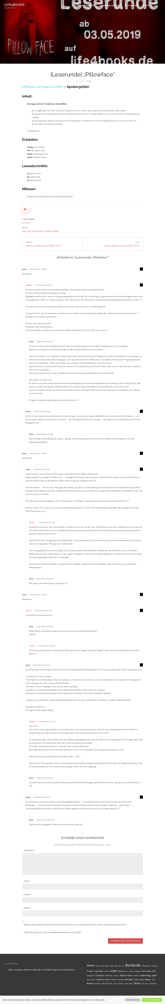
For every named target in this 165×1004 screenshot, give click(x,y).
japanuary (100, 979)
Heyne (123, 975)
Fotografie (133, 5)
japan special (91, 979)
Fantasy (137, 971)
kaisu (89, 81)
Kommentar (29, 850)
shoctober (120, 983)
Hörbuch (136, 976)
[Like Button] (25, 209)
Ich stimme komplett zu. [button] (152, 1000)
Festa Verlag (32, 231)
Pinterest (28, 970)
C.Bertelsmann (145, 966)
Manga (148, 979)
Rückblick (98, 983)
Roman (90, 983)
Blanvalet (118, 966)
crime (24, 231)
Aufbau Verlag (100, 966)
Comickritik (98, 971)
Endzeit (131, 971)
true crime (145, 983)
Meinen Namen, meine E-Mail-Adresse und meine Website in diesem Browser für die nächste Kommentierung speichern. (75, 925)
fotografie (90, 975)
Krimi (113, 979)
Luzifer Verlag (139, 979)
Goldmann (99, 975)
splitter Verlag (128, 983)
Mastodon (37, 970)
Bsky (11, 970)
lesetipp (129, 979)
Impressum (57, 970)
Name (27, 881)
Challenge (154, 966)
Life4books (14, 4)
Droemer (121, 971)
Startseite (77, 5)
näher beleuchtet (111, 5)
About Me (148, 5)
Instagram (18, 970)
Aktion (91, 965)
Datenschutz (68, 970)
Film (154, 971)
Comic (90, 971)
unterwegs (153, 983)
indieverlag (145, 975)
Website (27, 908)
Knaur (107, 979)
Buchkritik (132, 965)
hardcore (116, 976)
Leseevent (26, 223)
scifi (114, 983)
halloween (108, 976)
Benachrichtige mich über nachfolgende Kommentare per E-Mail (53, 932)
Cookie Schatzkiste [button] (132, 1000)
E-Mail (27, 894)
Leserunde (48, 231)
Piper (153, 979)
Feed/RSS (47, 970)
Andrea (29, 285)
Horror (40, 231)
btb (123, 966)
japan (154, 975)
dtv (127, 971)
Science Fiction (107, 983)
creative (106, 971)
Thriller (55, 231)
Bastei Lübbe (109, 966)
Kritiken (90, 5)
